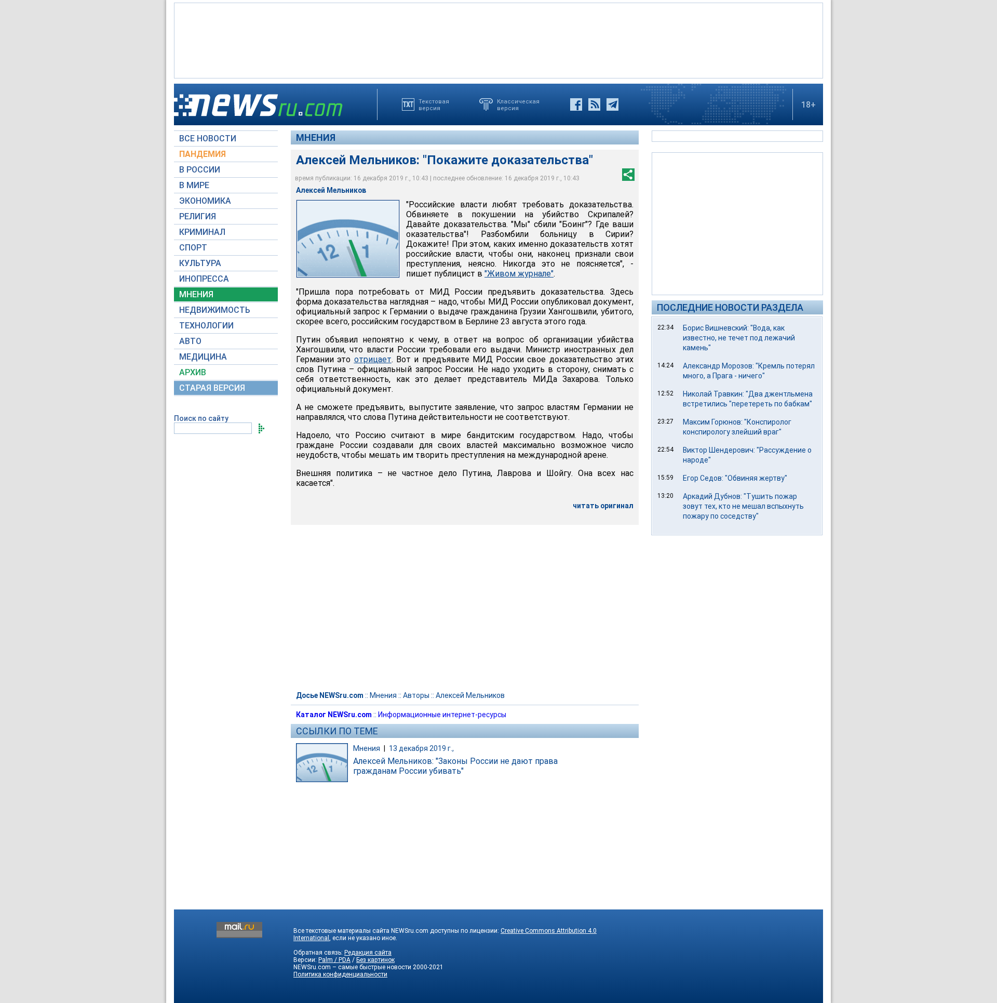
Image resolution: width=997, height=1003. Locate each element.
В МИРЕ (194, 185)
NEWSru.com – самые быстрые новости (352, 967)
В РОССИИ (199, 170)
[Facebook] (576, 104)
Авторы (416, 695)
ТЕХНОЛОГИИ (206, 326)
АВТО (190, 341)
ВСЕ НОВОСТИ (207, 138)
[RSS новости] (594, 104)
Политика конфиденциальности (340, 974)
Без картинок (375, 960)
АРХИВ (192, 372)
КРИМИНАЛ (202, 232)
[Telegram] (612, 104)
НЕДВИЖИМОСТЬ (214, 310)
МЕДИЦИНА (203, 357)
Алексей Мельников (470, 695)
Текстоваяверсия (434, 104)
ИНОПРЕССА (204, 279)
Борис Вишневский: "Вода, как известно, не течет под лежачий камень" (739, 338)
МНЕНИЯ (196, 294)
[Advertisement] (498, 39)
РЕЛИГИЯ (197, 216)
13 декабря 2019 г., (421, 748)
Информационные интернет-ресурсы (442, 714)
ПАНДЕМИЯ (202, 154)
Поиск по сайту (201, 418)
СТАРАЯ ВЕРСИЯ (212, 388)
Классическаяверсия (518, 104)
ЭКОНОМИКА (205, 201)
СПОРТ (193, 248)
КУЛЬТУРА (200, 263)
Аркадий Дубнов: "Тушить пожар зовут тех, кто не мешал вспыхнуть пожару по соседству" (743, 506)
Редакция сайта (368, 952)
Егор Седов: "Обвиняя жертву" (735, 478)
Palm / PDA (334, 960)
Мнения (315, 137)
